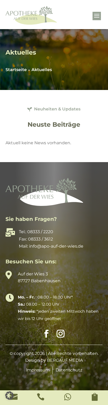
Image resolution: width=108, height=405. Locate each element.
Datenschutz (69, 369)
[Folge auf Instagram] (59, 333)
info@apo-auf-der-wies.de (56, 246)
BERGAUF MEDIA (65, 360)
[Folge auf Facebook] (45, 333)
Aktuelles (41, 69)
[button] (9, 395)
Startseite (16, 69)
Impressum (38, 369)
